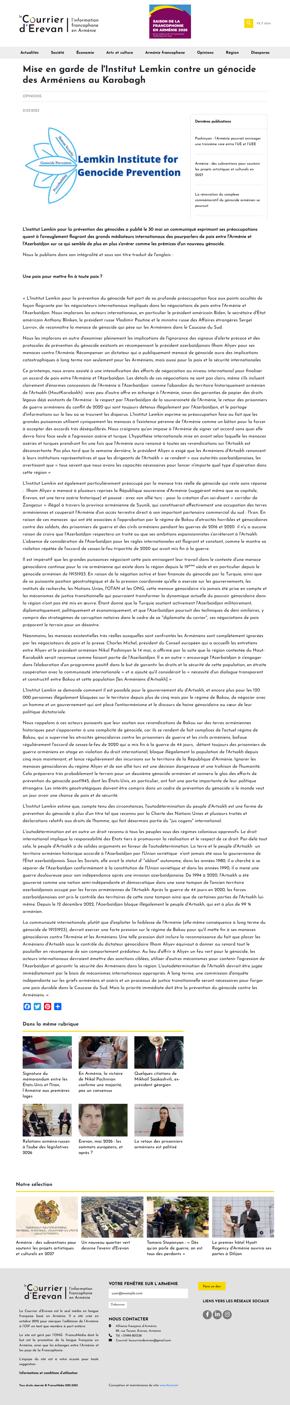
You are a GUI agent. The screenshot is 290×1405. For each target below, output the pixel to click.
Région (232, 53)
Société (57, 53)
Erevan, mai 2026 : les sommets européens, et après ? (101, 1147)
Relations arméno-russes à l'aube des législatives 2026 (46, 1147)
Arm (267, 23)
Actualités (29, 53)
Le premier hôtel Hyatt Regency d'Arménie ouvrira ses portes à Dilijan (241, 1248)
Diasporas (260, 53)
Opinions (205, 53)
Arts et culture (119, 53)
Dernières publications (213, 121)
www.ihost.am (169, 1385)
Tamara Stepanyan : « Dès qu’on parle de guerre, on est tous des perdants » (175, 1248)
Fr (259, 23)
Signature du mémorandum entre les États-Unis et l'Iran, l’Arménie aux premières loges (46, 1085)
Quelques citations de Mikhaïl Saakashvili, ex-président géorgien (157, 1079)
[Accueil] (59, 23)
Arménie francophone (165, 53)
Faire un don (212, 1286)
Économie (85, 53)
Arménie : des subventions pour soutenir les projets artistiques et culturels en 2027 (227, 169)
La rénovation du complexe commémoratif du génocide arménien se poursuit (227, 200)
